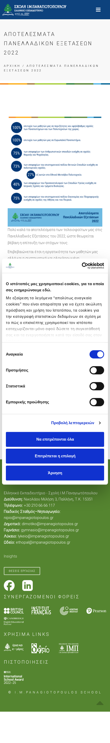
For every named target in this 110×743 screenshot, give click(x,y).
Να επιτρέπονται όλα (55, 439)
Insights (10, 556)
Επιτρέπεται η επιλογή (55, 456)
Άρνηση (55, 473)
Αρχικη (12, 66)
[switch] (97, 370)
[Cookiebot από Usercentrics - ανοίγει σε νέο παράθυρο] (81, 265)
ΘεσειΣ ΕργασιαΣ (22, 571)
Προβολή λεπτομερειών (72, 423)
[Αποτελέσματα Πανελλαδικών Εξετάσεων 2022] (55, 169)
